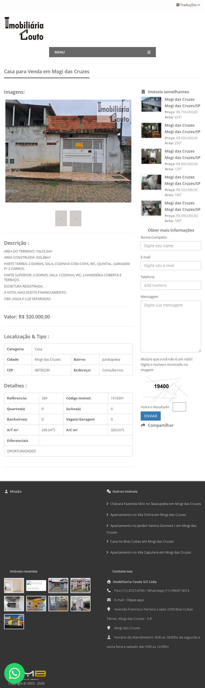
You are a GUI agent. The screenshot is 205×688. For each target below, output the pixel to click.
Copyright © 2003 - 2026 (26, 683)
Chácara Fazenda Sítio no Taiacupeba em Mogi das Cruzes (155, 503)
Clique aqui (135, 599)
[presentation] (61, 218)
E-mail (145, 257)
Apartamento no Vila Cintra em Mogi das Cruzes (148, 514)
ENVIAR (150, 415)
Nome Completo (154, 237)
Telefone (147, 276)
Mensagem (149, 296)
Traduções (188, 4)
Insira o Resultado (155, 407)
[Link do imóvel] (15, 586)
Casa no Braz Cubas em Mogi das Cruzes (142, 541)
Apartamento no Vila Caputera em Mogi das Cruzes (150, 552)
